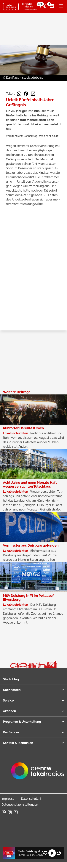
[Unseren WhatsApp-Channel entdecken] (3, 812)
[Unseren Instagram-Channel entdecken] (15, 812)
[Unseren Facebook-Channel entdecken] (9, 812)
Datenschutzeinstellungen (19, 804)
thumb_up (59, 853)
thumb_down (45, 853)
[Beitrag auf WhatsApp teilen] (19, 94)
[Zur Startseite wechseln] (11, 6)
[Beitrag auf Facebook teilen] (26, 94)
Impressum (9, 798)
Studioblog (11, 679)
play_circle (52, 853)
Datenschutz (30, 798)
